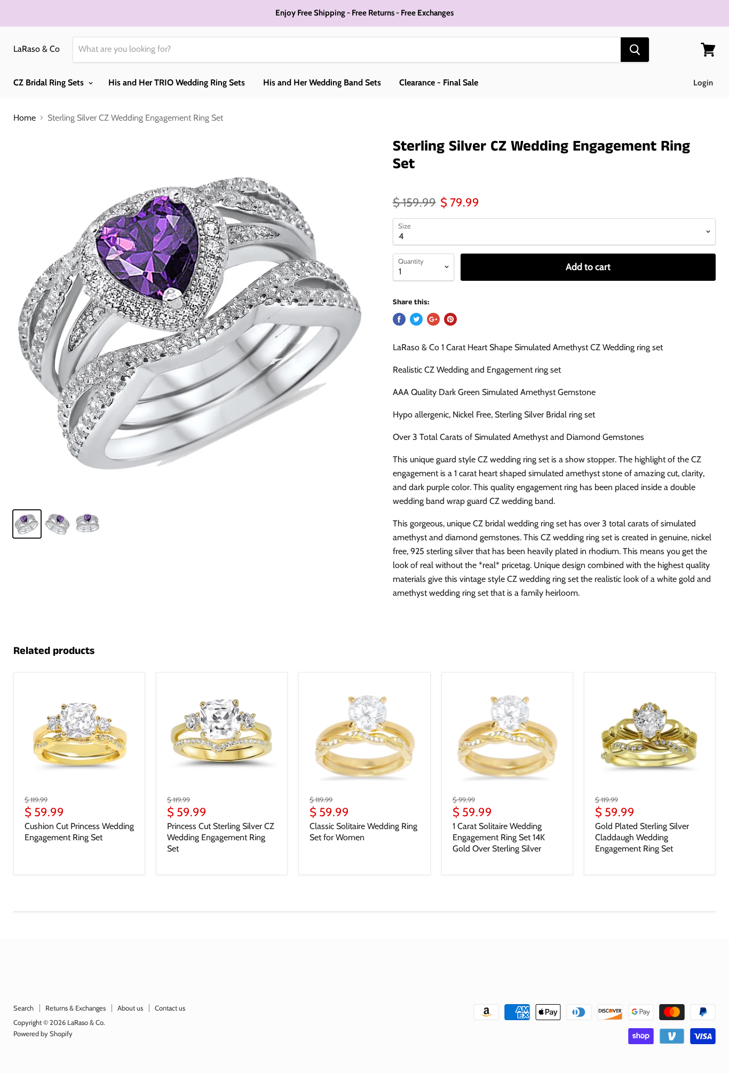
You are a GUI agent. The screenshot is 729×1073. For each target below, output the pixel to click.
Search (23, 1008)
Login (703, 83)
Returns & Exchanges (75, 1008)
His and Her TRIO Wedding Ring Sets (176, 82)
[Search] (635, 49)
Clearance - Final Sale (438, 82)
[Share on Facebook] (399, 319)
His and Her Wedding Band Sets (322, 82)
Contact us (170, 1008)
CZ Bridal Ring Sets (49, 82)
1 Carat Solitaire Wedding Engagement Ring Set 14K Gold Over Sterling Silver (499, 837)
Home (24, 118)
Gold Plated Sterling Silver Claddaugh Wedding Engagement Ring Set (642, 837)
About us (130, 1008)
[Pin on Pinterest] (450, 319)
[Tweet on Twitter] (416, 319)
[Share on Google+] (433, 319)
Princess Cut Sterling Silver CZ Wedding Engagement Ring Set (220, 837)
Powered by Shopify (43, 1033)
